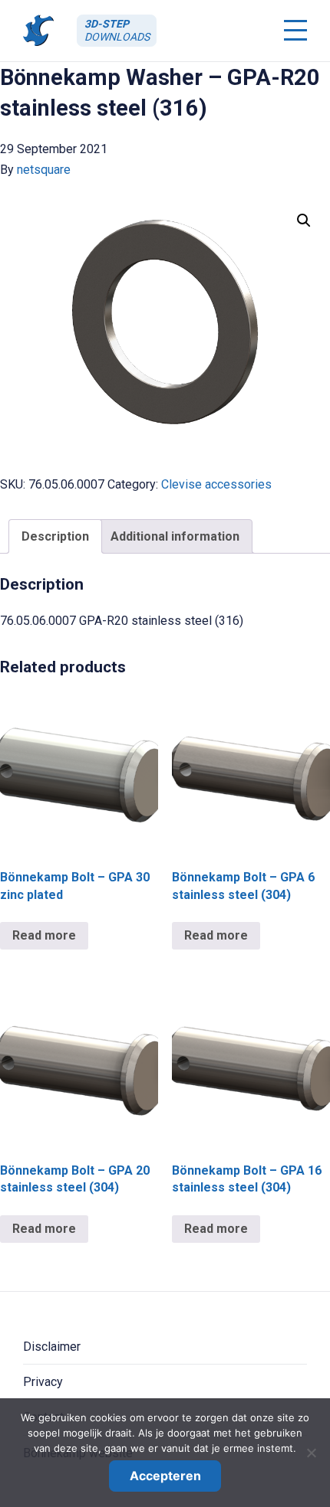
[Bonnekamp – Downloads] (38, 30)
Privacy (43, 1382)
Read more (44, 935)
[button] (304, 220)
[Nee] (310, 1452)
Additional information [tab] (175, 536)
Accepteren (165, 1475)
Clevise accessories (216, 484)
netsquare (44, 169)
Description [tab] (55, 536)
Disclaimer (52, 1346)
